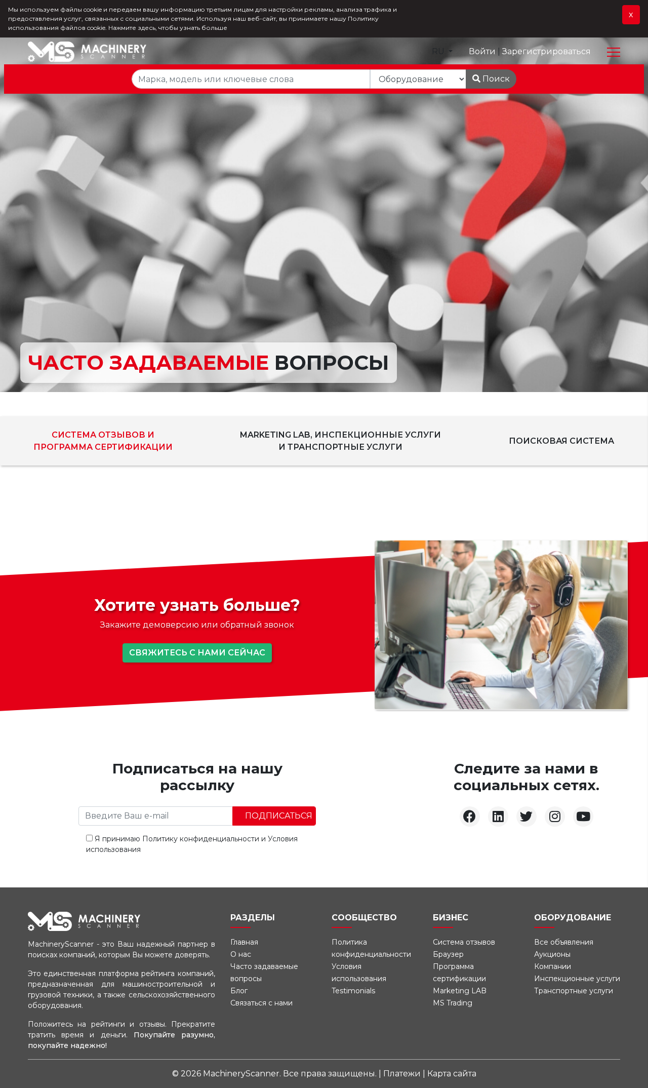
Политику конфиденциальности (200, 838)
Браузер (448, 954)
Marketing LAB (460, 990)
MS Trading (452, 1002)
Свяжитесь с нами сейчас (197, 652)
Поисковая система (561, 441)
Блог (239, 990)
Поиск (495, 79)
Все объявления (563, 942)
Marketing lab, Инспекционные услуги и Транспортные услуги (340, 441)
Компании (552, 966)
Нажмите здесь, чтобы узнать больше (167, 27)
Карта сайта (451, 1073)
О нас (240, 954)
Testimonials (353, 990)
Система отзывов (464, 942)
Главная (244, 942)
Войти (483, 51)
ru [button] (439, 51)
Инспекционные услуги (577, 978)
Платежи (403, 1073)
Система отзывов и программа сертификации (103, 441)
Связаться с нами (261, 1002)
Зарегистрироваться (546, 51)
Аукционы (552, 954)
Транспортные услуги (573, 990)
